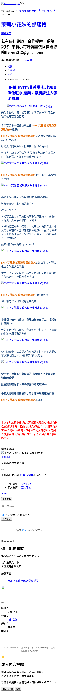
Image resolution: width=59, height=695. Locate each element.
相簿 (10, 66)
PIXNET (14, 648)
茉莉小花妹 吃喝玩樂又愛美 (23, 580)
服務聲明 (34, 651)
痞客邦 (24, 475)
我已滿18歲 (8, 689)
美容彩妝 (26, 484)
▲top (4, 493)
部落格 (11, 70)
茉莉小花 (6, 457)
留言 (30, 475)
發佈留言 (7, 519)
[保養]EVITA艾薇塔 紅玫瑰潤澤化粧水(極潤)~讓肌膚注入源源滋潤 (32, 93)
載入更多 (7, 499)
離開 (18, 689)
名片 (10, 74)
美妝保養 (26, 487)
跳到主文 (6, 33)
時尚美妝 (27, 60)
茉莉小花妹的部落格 (24, 24)
